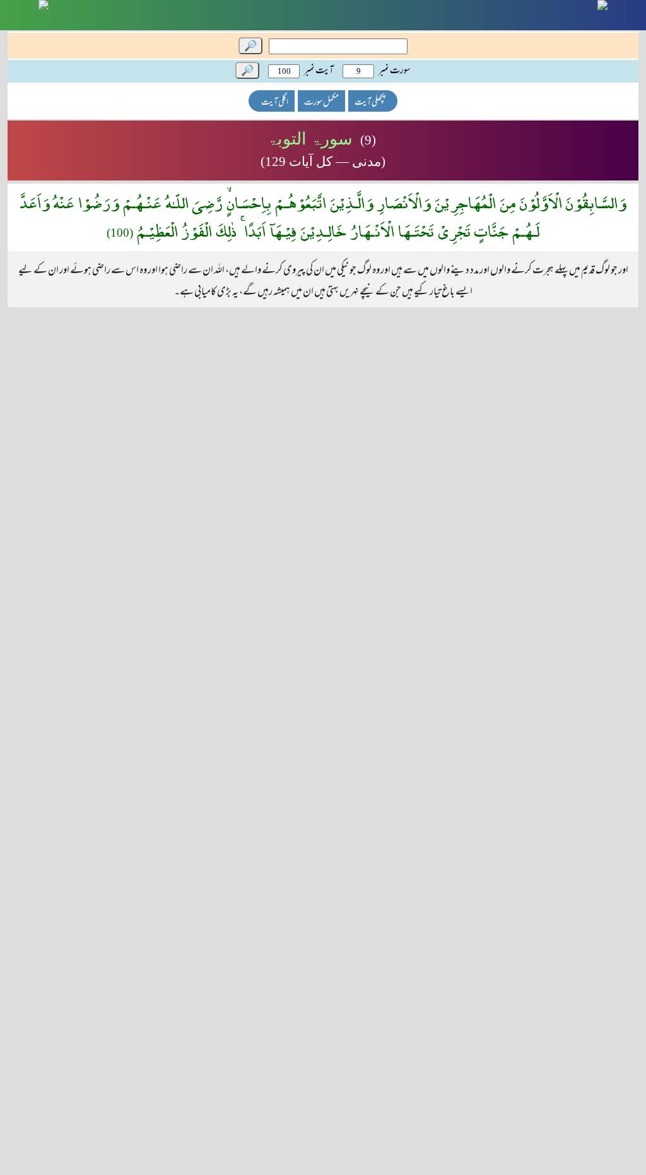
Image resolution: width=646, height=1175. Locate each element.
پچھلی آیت (370, 102)
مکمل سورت (321, 102)
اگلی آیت (274, 102)
